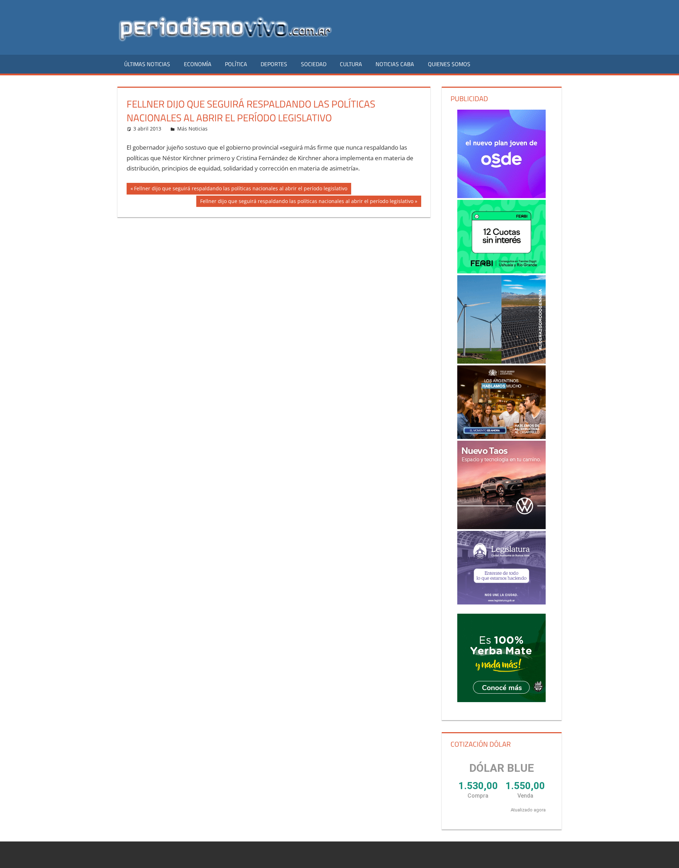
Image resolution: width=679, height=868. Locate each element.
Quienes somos (449, 64)
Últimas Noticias (147, 64)
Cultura (351, 64)
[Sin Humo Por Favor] (501, 402)
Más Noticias (192, 128)
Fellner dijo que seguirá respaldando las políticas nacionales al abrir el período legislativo (240, 190)
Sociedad (313, 64)
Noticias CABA (395, 64)
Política (236, 64)
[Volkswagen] (501, 485)
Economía (197, 64)
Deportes (274, 64)
